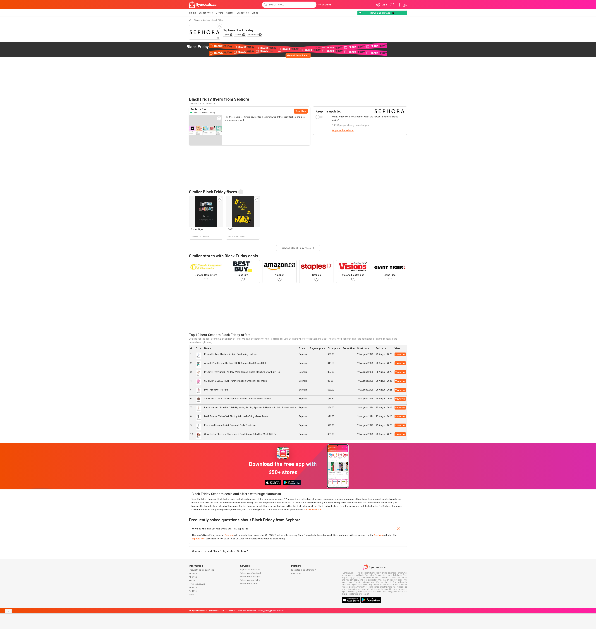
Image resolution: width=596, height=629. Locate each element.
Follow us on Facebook (250, 573)
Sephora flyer (198, 538)
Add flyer (193, 591)
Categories (243, 12)
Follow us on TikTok (249, 583)
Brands (192, 580)
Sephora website (312, 509)
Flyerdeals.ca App (197, 584)
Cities (255, 12)
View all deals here (297, 55)
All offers (193, 577)
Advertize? (194, 573)
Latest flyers (206, 12)
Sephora (206, 20)
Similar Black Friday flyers (213, 192)
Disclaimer (230, 611)
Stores (230, 12)
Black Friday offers (211, 46)
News (191, 594)
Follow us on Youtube (250, 580)
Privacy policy (264, 611)
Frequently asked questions (201, 570)
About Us (193, 587)
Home (192, 12)
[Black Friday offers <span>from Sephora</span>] (239, 47)
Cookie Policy (277, 611)
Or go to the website (343, 130)
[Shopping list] (404, 4)
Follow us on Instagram (250, 576)
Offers (219, 12)
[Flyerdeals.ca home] (203, 5)
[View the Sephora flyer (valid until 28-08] (205, 130)
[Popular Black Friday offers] (240, 191)
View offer (400, 354)
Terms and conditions (246, 611)
